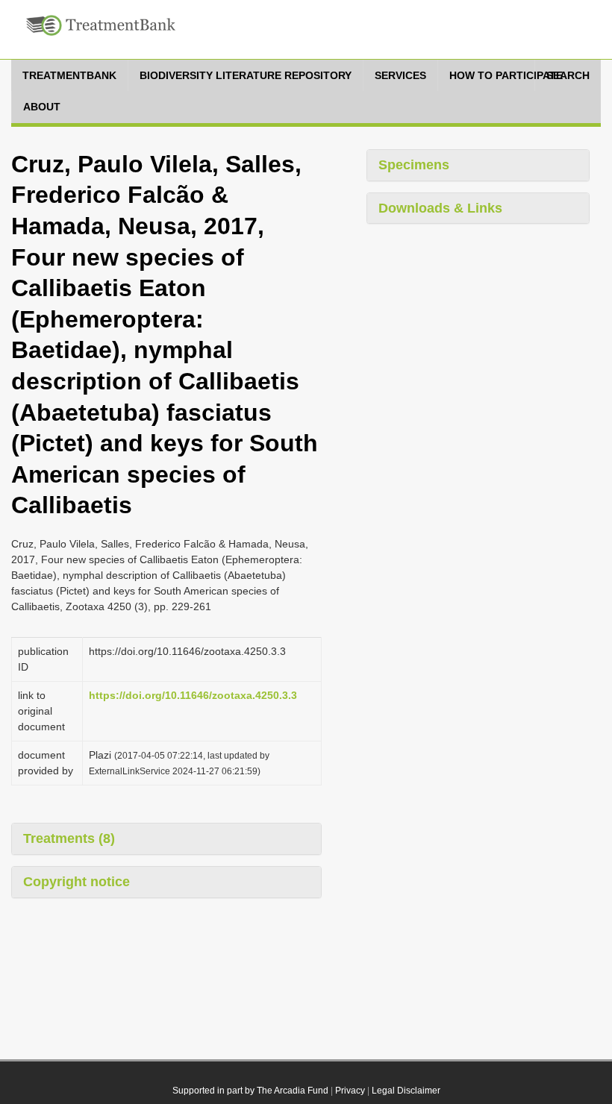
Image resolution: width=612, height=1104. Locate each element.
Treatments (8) (69, 838)
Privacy (350, 1090)
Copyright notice (76, 881)
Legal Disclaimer (406, 1090)
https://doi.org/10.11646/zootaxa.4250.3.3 (193, 695)
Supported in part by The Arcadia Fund (250, 1090)
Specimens (413, 164)
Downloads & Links (440, 208)
